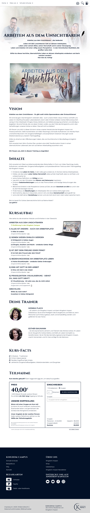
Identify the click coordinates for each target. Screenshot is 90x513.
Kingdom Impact (52, 461)
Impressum (8, 507)
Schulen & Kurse (12, 461)
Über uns (13, 3)
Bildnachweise (26, 509)
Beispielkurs (10, 464)
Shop (48, 464)
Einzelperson (53, 388)
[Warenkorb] (77, 3)
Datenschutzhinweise (12, 509)
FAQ (7, 467)
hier (39, 378)
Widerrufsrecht (23, 507)
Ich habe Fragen (74, 429)
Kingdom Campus (17, 457)
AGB (15, 507)
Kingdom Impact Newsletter (56, 470)
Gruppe (63, 388)
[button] (82, 3)
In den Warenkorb (69, 392)
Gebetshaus (50, 467)
